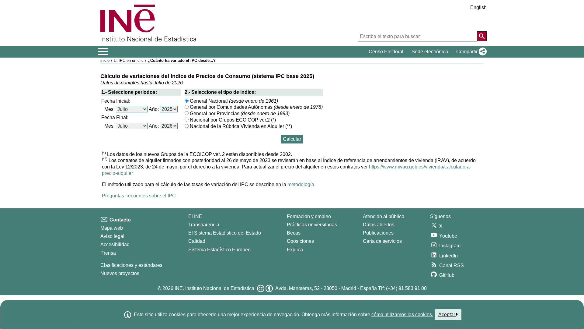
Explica (295, 249)
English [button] (478, 7)
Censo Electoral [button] (386, 51)
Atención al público (383, 216)
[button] (470, 51)
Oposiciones (300, 241)
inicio (104, 60)
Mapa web (111, 228)
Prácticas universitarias (312, 224)
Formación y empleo (309, 216)
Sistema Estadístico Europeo (219, 249)
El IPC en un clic (129, 60)
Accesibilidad (115, 244)
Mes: (109, 109)
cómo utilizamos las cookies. (402, 314)
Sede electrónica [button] (430, 51)
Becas (294, 232)
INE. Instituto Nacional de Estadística (214, 288)
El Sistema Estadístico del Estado (224, 232)
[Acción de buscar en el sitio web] (482, 36)
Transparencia (203, 224)
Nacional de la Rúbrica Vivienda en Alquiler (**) (240, 126)
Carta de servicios (382, 241)
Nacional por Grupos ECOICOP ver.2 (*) (232, 119)
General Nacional (233, 101)
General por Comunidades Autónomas (256, 107)
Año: (154, 109)
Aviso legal (112, 236)
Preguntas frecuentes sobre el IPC (139, 195)
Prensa (108, 253)
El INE (195, 216)
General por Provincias (239, 113)
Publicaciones (378, 232)
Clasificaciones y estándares (131, 265)
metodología (300, 184)
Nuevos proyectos (119, 273)
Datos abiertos (378, 224)
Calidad (196, 241)
